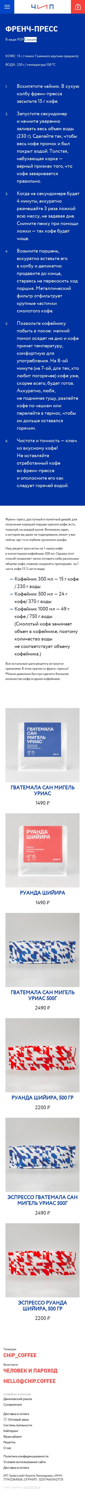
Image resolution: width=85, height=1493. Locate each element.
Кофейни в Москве (17, 1394)
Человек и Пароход (42, 13)
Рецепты (9, 1442)
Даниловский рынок (17, 1399)
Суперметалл (12, 1404)
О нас (7, 1448)
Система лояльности (17, 1425)
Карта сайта (4, 13)
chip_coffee (20, 1355)
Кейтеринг (10, 1431)
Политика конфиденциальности (26, 1456)
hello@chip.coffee (29, 1381)
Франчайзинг (12, 1436)
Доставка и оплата (16, 1414)
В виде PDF (14, 39)
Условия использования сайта (24, 1462)
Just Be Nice (31, 1487)
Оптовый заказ (18, 1419)
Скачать (30, 39)
